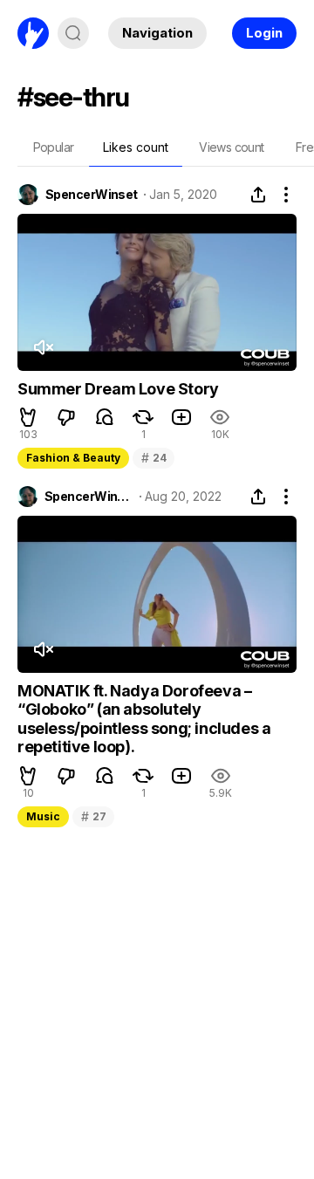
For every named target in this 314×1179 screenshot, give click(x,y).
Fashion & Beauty (73, 457)
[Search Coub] (73, 33)
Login (264, 32)
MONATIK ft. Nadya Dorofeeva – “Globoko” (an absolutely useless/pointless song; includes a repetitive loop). (143, 719)
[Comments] (104, 417)
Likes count (135, 147)
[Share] (258, 194)
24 (153, 457)
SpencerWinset (91, 195)
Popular (53, 147)
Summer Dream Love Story (118, 389)
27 (93, 816)
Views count (231, 147)
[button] (27, 417)
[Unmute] (42, 347)
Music (43, 816)
